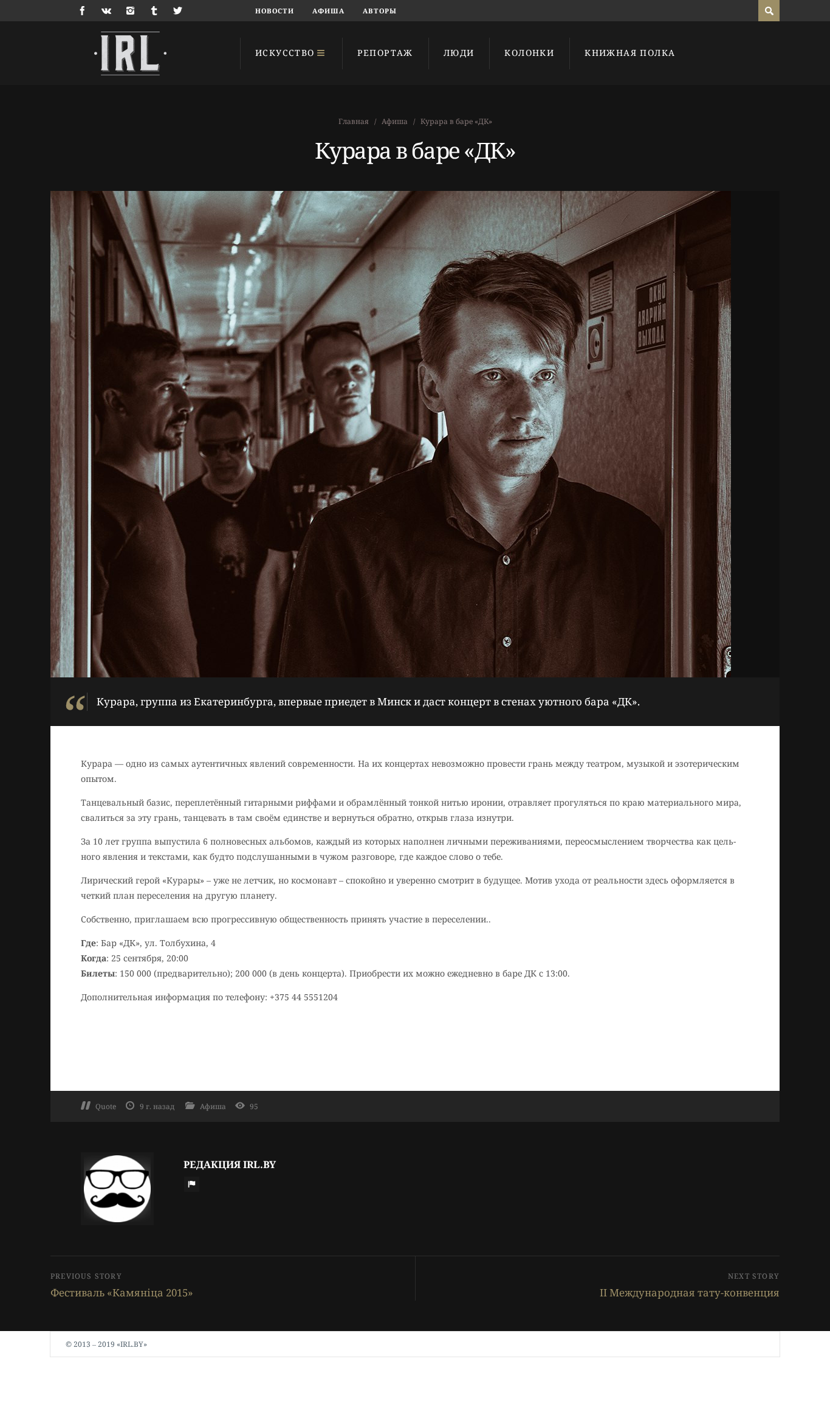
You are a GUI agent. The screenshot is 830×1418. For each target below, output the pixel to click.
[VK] (106, 10)
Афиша (328, 10)
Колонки (529, 52)
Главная (353, 121)
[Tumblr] (154, 10)
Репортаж (385, 52)
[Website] (191, 1184)
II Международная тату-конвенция (690, 1292)
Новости (274, 10)
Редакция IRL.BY (229, 1164)
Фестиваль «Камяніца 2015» (121, 1292)
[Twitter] (177, 10)
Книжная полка (630, 52)
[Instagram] (130, 10)
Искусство (285, 52)
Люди (459, 52)
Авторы (380, 10)
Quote (105, 1106)
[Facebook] (82, 10)
